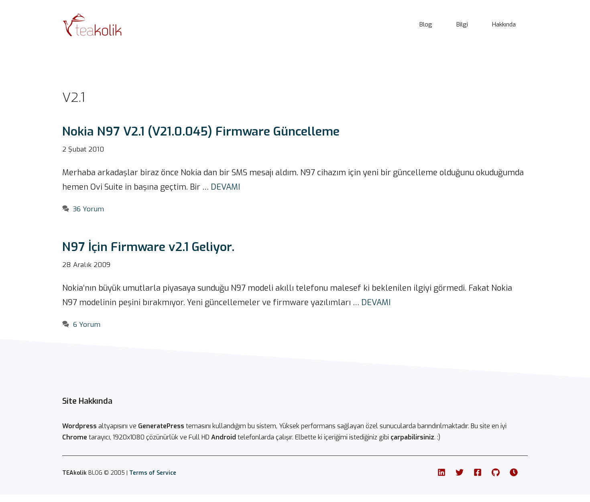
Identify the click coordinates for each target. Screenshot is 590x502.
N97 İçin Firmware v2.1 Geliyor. (148, 247)
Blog (425, 24)
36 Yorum (88, 209)
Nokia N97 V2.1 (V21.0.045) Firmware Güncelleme (201, 131)
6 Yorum (86, 324)
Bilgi (462, 24)
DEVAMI (225, 187)
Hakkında (504, 24)
